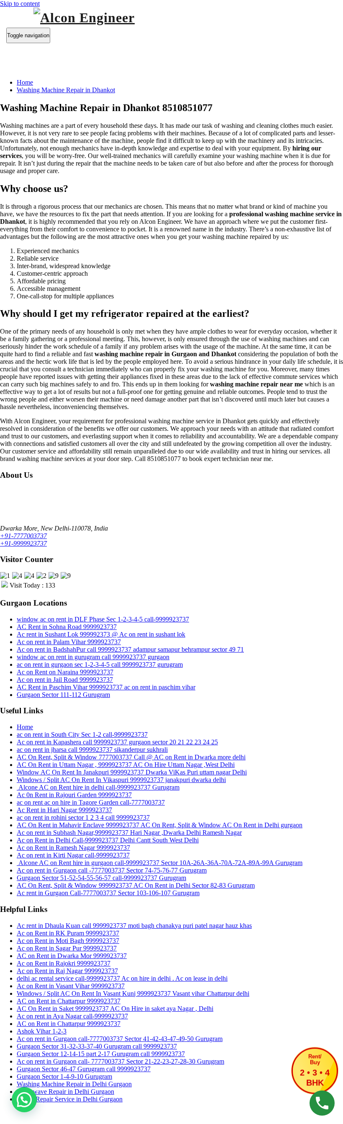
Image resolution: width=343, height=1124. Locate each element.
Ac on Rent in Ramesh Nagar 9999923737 (73, 847)
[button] (24, 1099)
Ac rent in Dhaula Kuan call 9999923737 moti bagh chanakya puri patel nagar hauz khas (134, 925)
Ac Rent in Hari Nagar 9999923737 (64, 809)
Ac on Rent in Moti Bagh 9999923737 (68, 940)
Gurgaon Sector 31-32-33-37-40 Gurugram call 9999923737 (97, 1046)
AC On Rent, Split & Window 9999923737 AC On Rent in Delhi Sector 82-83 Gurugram (136, 885)
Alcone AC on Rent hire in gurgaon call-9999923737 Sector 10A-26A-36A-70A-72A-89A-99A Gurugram (159, 862)
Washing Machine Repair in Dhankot (66, 89)
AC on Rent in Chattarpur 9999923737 (68, 1001)
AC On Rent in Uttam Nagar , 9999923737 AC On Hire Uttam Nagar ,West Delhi (126, 764)
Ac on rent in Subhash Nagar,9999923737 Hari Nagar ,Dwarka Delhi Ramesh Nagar (129, 832)
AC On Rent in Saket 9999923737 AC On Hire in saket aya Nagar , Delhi (115, 1008)
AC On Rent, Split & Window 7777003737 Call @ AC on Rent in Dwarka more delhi (131, 757)
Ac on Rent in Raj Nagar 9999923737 (67, 970)
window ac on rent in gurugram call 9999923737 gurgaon (93, 656)
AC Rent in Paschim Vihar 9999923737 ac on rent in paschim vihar (106, 687)
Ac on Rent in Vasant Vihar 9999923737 (71, 985)
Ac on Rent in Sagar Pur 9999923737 (67, 948)
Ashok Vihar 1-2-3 (42, 1031)
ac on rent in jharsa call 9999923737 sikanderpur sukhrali (92, 749)
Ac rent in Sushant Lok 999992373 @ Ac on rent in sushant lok (101, 634)
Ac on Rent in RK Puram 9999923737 (68, 933)
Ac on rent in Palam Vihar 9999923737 (69, 641)
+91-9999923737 (23, 543)
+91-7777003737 (23, 535)
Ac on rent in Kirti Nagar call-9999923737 (73, 855)
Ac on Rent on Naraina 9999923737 (65, 672)
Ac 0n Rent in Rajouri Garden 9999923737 (74, 794)
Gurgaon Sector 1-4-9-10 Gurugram (64, 1076)
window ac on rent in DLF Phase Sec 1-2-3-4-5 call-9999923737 (103, 619)
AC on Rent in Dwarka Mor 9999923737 (72, 955)
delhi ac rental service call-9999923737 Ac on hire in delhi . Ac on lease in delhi (122, 978)
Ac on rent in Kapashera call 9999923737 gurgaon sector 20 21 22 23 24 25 (117, 742)
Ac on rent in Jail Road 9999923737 (65, 679)
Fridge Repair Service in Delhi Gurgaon (70, 1099)
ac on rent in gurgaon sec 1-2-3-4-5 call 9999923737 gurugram (100, 664)
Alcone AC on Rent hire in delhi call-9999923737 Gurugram (98, 787)
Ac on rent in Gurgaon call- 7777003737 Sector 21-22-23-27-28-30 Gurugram (120, 1061)
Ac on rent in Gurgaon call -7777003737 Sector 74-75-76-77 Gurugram (112, 870)
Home (25, 82)
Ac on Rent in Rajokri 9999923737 (63, 963)
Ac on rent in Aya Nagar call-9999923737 (72, 1016)
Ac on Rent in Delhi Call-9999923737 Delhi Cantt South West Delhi (108, 840)
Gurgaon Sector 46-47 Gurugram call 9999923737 (84, 1068)
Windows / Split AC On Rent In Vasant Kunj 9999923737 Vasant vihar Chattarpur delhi (133, 993)
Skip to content (20, 3)
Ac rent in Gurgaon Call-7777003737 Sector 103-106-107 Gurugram (108, 892)
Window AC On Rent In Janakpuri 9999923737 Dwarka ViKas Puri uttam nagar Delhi (132, 772)
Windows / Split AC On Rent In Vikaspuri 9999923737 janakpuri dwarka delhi (121, 779)
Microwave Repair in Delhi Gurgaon (65, 1091)
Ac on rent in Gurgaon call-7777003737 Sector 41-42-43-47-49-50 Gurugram (120, 1038)
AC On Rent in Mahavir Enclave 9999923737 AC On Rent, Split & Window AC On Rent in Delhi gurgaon (159, 825)
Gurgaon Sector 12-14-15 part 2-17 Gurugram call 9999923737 (101, 1053)
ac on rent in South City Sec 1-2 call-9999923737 (82, 734)
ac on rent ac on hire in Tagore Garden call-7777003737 (91, 802)
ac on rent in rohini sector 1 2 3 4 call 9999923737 (83, 817)
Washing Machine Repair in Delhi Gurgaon (74, 1084)
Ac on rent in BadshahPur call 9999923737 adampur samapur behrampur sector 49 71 (130, 649)
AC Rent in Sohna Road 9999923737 (67, 626)
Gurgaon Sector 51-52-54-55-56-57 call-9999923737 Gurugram (101, 877)
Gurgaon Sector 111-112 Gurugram (63, 694)
